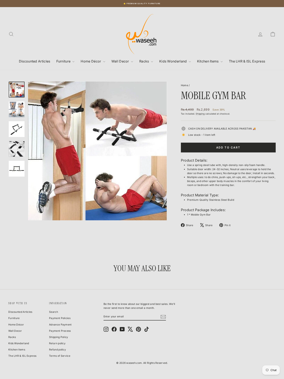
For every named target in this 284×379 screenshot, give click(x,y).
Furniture (63, 61)
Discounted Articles (34, 61)
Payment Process (60, 330)
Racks (144, 61)
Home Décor (91, 61)
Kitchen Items (208, 61)
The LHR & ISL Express (247, 61)
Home (184, 85)
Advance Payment (60, 324)
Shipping (200, 113)
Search (53, 311)
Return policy (57, 343)
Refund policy (57, 349)
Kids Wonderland (173, 61)
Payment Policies (59, 318)
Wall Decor (120, 61)
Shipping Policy (58, 337)
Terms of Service (59, 355)
